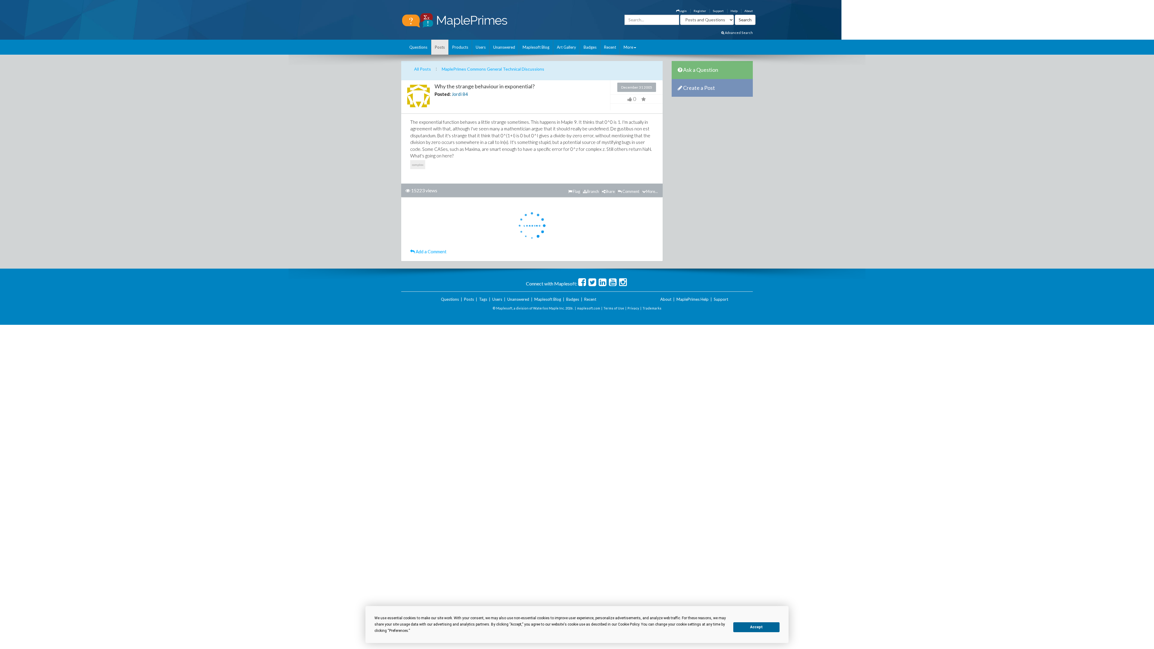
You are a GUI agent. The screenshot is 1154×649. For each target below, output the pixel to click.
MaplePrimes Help (692, 299)
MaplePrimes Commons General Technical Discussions (493, 69)
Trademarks (652, 308)
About (748, 11)
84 (465, 94)
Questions (418, 47)
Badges (590, 47)
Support (718, 11)
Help (734, 11)
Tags (483, 299)
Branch (593, 191)
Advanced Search (738, 33)
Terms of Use (613, 308)
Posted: (443, 94)
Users (481, 47)
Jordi (457, 94)
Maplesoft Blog (536, 47)
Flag (576, 191)
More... (652, 191)
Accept (756, 627)
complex (417, 164)
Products (460, 47)
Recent (610, 47)
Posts (440, 47)
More (628, 47)
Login (683, 11)
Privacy (633, 308)
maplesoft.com (588, 308)
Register (700, 11)
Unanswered (504, 47)
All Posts (422, 69)
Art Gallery (566, 47)
